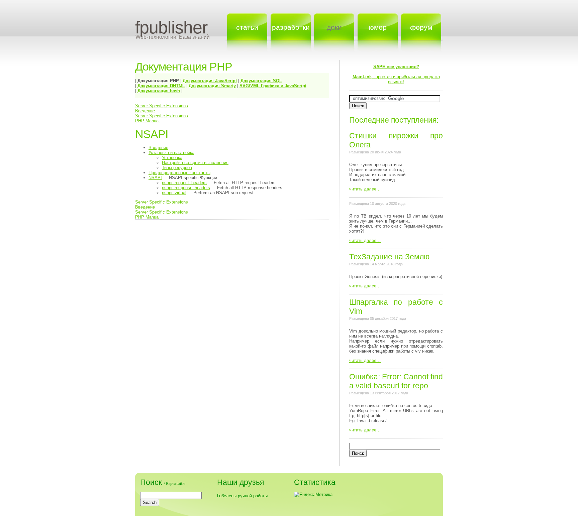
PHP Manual (147, 120)
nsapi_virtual (174, 192)
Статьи (247, 27)
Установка (172, 157)
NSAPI (155, 177)
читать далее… (365, 188)
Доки (334, 27)
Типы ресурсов (177, 167)
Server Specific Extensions (161, 105)
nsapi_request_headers (184, 182)
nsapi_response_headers (186, 187)
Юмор (378, 27)
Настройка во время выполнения (195, 162)
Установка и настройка (171, 152)
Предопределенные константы (179, 172)
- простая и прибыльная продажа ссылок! (396, 74)
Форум (421, 27)
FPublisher (171, 27)
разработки (291, 27)
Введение (145, 110)
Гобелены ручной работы (242, 495)
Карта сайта (175, 483)
